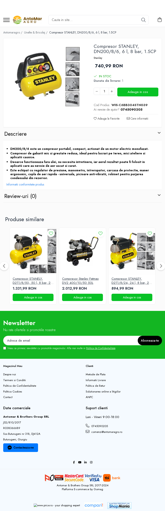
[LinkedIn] (85, 463)
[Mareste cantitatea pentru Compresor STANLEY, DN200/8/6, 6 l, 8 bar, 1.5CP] (112, 91)
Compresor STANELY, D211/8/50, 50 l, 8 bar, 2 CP (31, 281)
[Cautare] (143, 20)
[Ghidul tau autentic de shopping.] (93, 505)
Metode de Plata (95, 374)
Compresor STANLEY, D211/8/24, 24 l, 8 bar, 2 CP (130, 281)
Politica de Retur (95, 386)
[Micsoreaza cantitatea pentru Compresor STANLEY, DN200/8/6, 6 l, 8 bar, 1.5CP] (97, 91)
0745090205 (99, 426)
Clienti (89, 366)
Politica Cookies (12, 392)
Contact (7, 397)
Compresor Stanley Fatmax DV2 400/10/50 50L (80, 281)
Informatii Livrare (96, 380)
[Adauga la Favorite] (51, 233)
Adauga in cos (138, 92)
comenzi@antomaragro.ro (106, 432)
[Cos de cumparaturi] (159, 20)
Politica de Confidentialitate (100, 348)
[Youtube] (79, 463)
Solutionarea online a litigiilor (103, 392)
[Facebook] (73, 463)
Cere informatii (139, 118)
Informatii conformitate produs (25, 184)
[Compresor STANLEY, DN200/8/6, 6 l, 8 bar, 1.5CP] (45, 79)
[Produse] (6, 20)
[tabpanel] (45, 79)
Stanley (98, 58)
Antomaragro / (13, 32)
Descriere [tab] (15, 134)
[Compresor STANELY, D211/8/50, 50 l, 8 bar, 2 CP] (33, 251)
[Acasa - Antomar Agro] (27, 20)
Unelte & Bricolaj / (36, 32)
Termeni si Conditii (14, 380)
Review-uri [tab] (20, 196)
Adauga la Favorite (108, 118)
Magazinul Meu (12, 366)
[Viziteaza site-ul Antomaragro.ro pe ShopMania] (119, 505)
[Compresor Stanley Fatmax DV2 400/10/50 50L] (82, 251)
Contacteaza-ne (24, 447)
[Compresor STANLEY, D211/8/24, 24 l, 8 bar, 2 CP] (131, 251)
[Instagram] (91, 463)
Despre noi (9, 374)
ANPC (89, 397)
